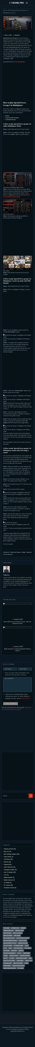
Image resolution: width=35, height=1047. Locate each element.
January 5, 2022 (18, 646)
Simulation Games (9, 887)
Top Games (20, 968)
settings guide (7, 963)
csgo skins (6, 950)
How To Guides (8, 872)
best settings (22, 940)
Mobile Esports (8, 877)
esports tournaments (9, 953)
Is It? (5, 875)
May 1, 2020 (8, 35)
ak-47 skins (6, 928)
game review (26, 953)
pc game (12, 958)
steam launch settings (10, 968)
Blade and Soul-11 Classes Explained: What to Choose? (17, 649)
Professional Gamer (21, 958)
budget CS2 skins (22, 943)
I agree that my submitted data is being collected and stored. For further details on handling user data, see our (17, 696)
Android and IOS (8, 849)
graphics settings (25, 955)
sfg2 (24, 552)
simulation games (18, 963)
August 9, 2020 (18, 619)
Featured (6, 864)
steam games (7, 965)
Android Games (16, 552)
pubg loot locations (9, 960)
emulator (14, 950)
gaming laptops (14, 955)
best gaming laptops (9, 938)
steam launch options (18, 965)
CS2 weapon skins (18, 945)
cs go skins (28, 948)
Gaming (5, 955)
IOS (24, 62)
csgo (10, 948)
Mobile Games (8, 880)
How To (5, 958)
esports (21, 950)
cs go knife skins (18, 948)
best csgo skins (8, 935)
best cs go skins (17, 933)
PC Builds (6, 882)
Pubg (30, 958)
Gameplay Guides (9, 869)
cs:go (26, 945)
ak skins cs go (15, 928)
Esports (6, 862)
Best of (6, 851)
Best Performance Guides (10, 940)
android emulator (8, 930)
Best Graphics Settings (23, 938)
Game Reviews (8, 867)
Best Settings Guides (10, 854)
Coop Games (7, 856)
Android (6, 552)
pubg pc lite (28, 960)
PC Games (7, 885)
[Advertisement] (17, 81)
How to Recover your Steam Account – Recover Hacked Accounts (17, 622)
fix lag (19, 953)
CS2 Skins (7, 859)
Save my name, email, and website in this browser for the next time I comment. (17, 674)
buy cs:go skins (8, 945)
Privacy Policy (25, 698)
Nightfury (17, 35)
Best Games (17, 935)
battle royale (7, 933)
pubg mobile (20, 960)
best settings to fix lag (10, 943)
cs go (5, 948)
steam (26, 963)
